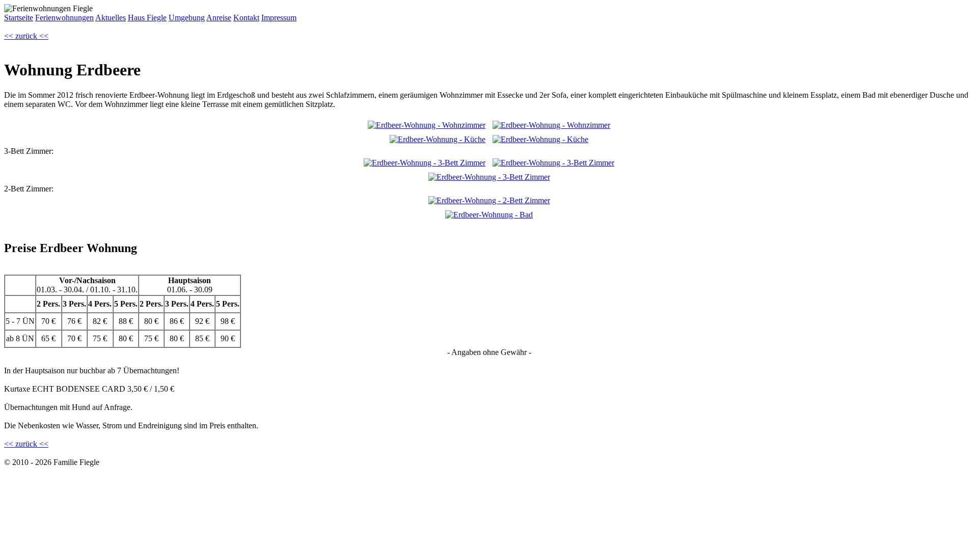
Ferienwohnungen (64, 17)
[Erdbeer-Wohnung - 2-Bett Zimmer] (489, 200)
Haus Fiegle (147, 17)
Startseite (18, 17)
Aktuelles (110, 17)
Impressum (278, 17)
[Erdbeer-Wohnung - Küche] (437, 139)
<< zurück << (26, 36)
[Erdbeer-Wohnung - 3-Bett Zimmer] (424, 162)
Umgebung (187, 17)
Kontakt (246, 17)
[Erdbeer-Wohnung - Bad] (489, 214)
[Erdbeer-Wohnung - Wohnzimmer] (426, 125)
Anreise (218, 17)
